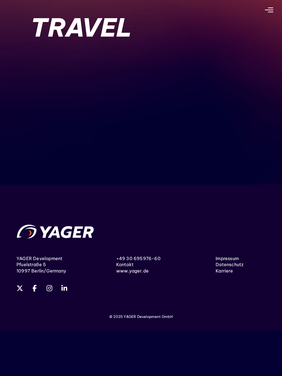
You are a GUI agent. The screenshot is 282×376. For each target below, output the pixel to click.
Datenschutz (229, 264)
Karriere (224, 271)
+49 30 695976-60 (138, 258)
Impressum (227, 258)
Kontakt (125, 264)
